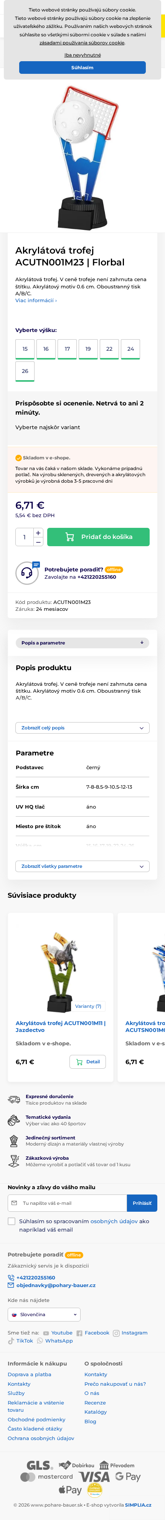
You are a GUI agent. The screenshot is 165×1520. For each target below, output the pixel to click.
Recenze (95, 1403)
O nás (91, 1393)
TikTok (24, 1341)
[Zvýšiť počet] (38, 532)
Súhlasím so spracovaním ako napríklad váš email (84, 1225)
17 (67, 348)
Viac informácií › (36, 300)
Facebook (97, 1333)
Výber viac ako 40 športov (56, 1123)
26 (25, 371)
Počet (25, 537)
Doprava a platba (29, 1374)
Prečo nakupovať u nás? (115, 1384)
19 (88, 348)
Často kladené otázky (35, 1429)
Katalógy (95, 1412)
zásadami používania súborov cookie (82, 43)
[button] (82, 728)
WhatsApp (59, 1341)
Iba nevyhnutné (82, 55)
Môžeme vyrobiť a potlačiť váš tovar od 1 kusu (78, 1164)
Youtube (62, 1333)
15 (25, 348)
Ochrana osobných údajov (41, 1438)
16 (46, 348)
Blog (90, 1421)
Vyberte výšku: (36, 330)
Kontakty (19, 1384)
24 (130, 348)
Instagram (135, 1333)
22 (109, 348)
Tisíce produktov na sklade (56, 1103)
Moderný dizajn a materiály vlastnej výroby (75, 1144)
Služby (16, 1393)
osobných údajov (114, 1221)
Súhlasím (82, 67)
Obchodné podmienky (36, 1419)
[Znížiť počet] (38, 542)
